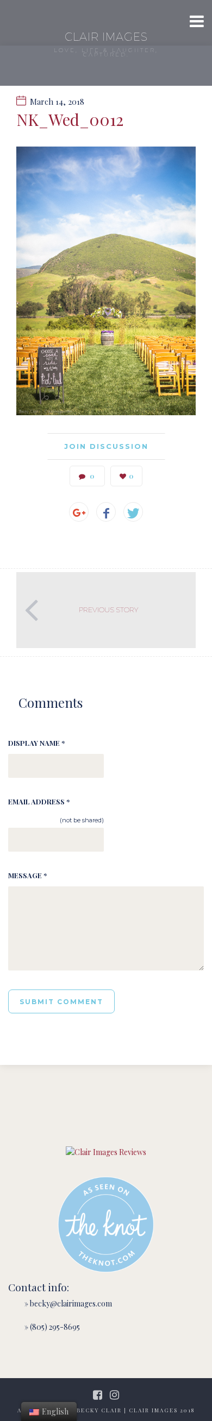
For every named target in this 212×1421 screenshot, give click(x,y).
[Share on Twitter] (133, 512)
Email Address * (39, 801)
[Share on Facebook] (106, 512)
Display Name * (36, 742)
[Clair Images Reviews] (106, 1152)
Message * (27, 875)
